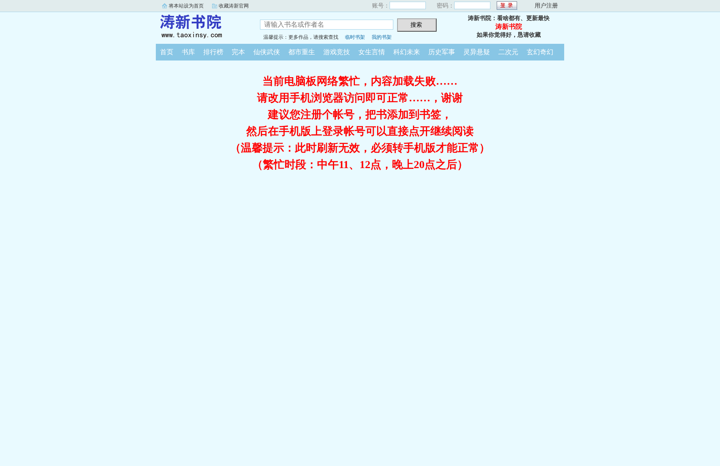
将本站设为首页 (186, 6)
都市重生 (301, 51)
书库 (188, 51)
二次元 (508, 51)
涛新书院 (202, 26)
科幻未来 (406, 51)
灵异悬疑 (476, 51)
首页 (166, 51)
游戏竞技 (336, 51)
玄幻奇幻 (540, 51)
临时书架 (355, 37)
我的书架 (382, 37)
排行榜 (213, 51)
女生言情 (371, 51)
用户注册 (546, 6)
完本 (238, 51)
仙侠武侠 (266, 51)
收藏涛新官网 (234, 6)
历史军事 (441, 51)
